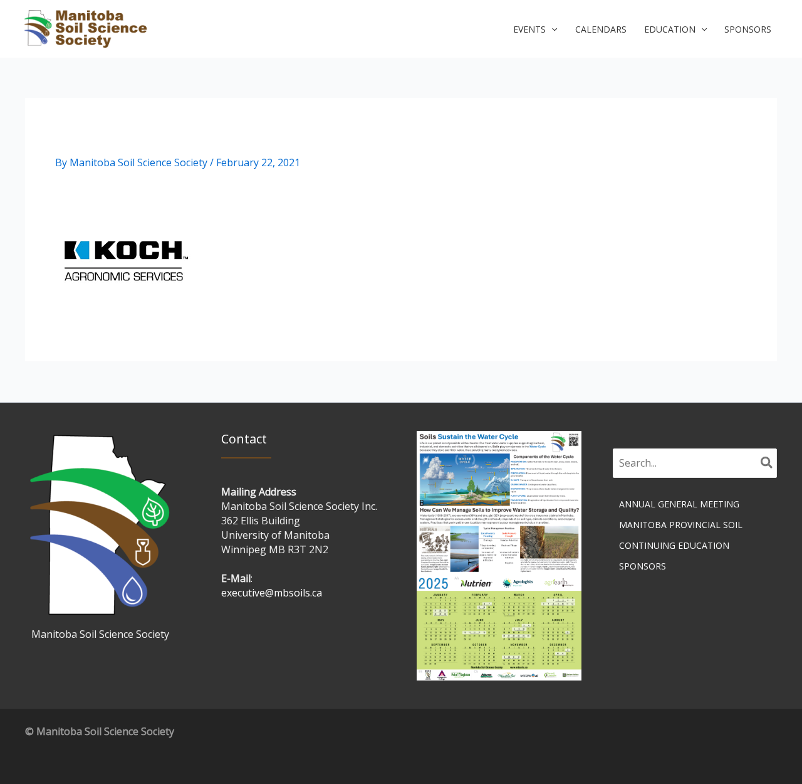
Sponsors (642, 566)
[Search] (767, 463)
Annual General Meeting (679, 504)
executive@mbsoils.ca (271, 593)
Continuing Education (674, 545)
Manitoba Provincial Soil (680, 525)
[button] (535, 29)
